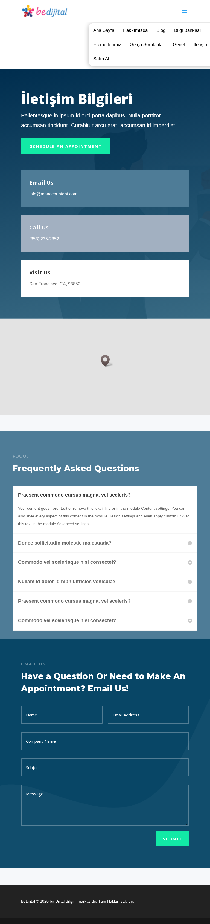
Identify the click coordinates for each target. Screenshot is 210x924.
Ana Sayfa (103, 30)
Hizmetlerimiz (107, 44)
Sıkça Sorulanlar (147, 44)
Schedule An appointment (66, 146)
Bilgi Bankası (187, 30)
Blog (160, 30)
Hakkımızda (135, 30)
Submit (172, 838)
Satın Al (101, 58)
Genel (179, 44)
